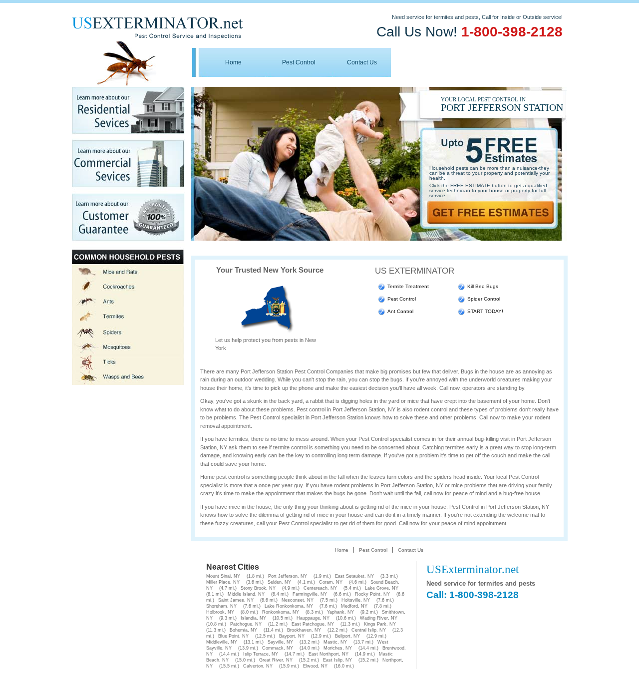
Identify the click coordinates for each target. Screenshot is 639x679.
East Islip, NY (337, 660)
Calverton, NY (258, 666)
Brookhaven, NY (304, 630)
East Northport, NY (328, 654)
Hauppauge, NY (313, 618)
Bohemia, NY (243, 630)
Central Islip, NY (368, 630)
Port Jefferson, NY (287, 576)
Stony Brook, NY (258, 588)
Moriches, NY (337, 648)
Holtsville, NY (355, 600)
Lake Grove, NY (381, 588)
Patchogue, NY (246, 624)
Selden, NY (279, 582)
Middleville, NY (221, 642)
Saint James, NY (236, 600)
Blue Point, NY (233, 636)
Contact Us (362, 62)
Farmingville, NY (310, 594)
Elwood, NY (315, 666)
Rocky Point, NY (372, 594)
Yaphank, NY (340, 612)
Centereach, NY (320, 588)
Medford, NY (354, 606)
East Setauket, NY (354, 576)
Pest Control (299, 62)
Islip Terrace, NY (260, 654)
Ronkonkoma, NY (280, 612)
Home (233, 62)
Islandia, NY (253, 618)
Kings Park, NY (380, 624)
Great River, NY (276, 660)
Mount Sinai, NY (223, 576)
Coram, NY (330, 582)
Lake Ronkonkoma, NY (289, 606)
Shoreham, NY (221, 606)
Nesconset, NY (298, 600)
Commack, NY (277, 648)
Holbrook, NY (220, 612)
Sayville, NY (280, 642)
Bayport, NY (292, 636)
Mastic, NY (335, 642)
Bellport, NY (347, 636)
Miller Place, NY (223, 582)
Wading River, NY (378, 618)
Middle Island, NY (246, 594)
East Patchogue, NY (313, 624)
